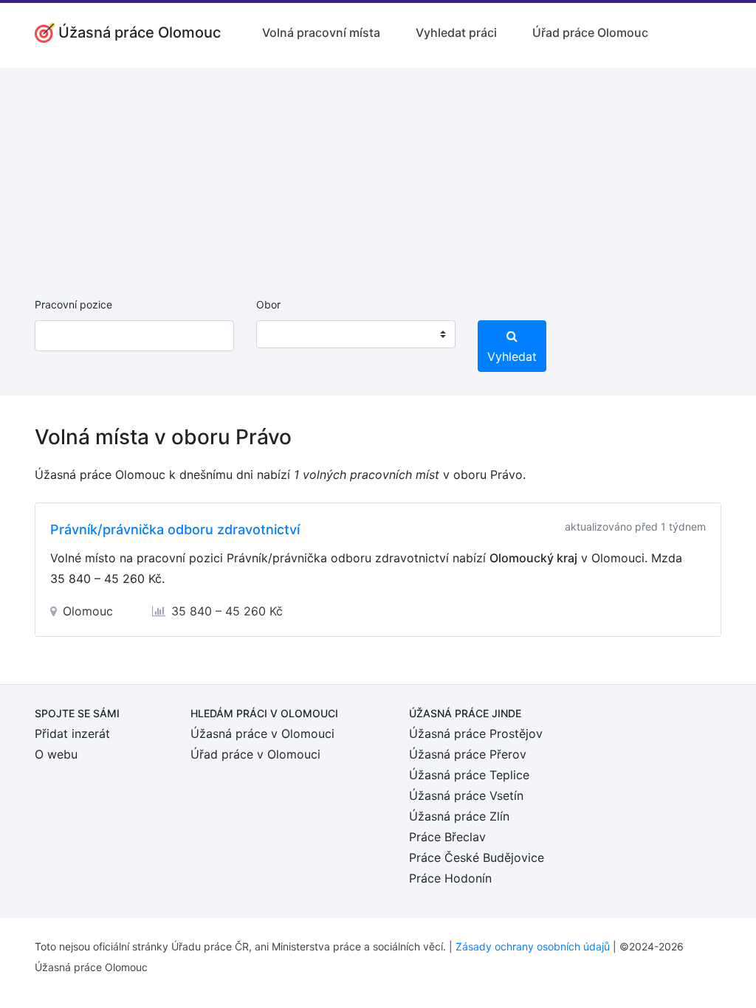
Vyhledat (512, 356)
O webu (56, 754)
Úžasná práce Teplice (469, 774)
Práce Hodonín (450, 878)
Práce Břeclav (447, 836)
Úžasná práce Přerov (467, 754)
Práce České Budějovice (476, 857)
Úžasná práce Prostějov (476, 733)
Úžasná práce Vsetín (466, 795)
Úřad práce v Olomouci (255, 754)
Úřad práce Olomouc (590, 32)
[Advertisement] (378, 171)
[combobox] (356, 334)
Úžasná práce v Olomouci (262, 733)
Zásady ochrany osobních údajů (533, 946)
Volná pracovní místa (321, 32)
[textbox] (286, 334)
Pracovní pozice (73, 304)
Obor (268, 304)
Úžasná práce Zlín (459, 816)
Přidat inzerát (72, 733)
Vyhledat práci (456, 32)
